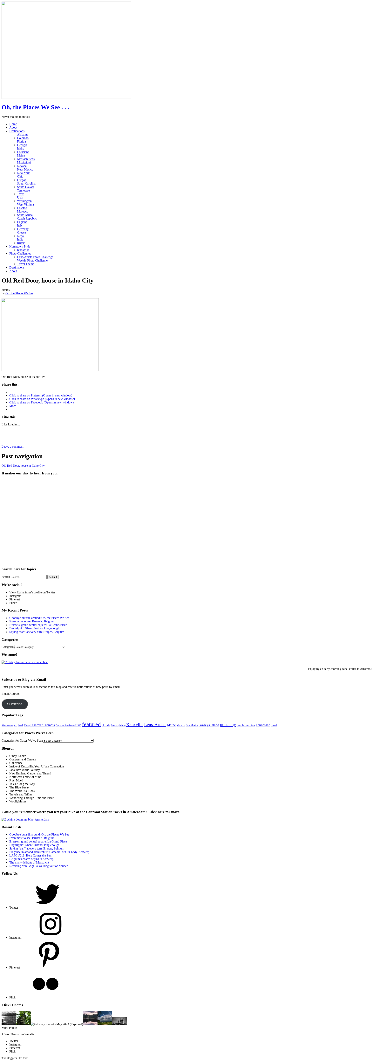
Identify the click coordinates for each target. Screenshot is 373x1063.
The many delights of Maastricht (29, 862)
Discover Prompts (42, 725)
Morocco (22, 211)
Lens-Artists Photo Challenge (35, 257)
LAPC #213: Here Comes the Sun (30, 855)
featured (91, 724)
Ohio (20, 176)
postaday (228, 724)
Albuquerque (7, 725)
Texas (20, 194)
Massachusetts (26, 159)
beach (20, 725)
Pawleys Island (209, 725)
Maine (21, 155)
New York (23, 173)
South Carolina (26, 183)
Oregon (21, 180)
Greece (21, 232)
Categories (8, 646)
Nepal (20, 236)
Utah (20, 197)
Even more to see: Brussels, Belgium (31, 621)
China (27, 725)
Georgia (22, 145)
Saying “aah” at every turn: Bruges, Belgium (36, 631)
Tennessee (23, 190)
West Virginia (25, 204)
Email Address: (11, 693)
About (13, 127)
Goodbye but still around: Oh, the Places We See (39, 617)
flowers (115, 725)
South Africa (25, 215)
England (22, 222)
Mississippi (24, 162)
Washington (24, 201)
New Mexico (25, 169)
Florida (21, 141)
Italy (20, 225)
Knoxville (23, 250)
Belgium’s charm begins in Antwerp (31, 859)
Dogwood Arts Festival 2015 (68, 725)
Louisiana (23, 152)
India (20, 239)
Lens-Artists (155, 724)
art (15, 725)
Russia (21, 243)
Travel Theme (25, 264)
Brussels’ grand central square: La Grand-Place (38, 624)
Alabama (22, 134)
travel (274, 725)
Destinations (16, 131)
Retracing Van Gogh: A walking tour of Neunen (38, 866)
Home (13, 124)
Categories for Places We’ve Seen (22, 740)
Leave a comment (12, 446)
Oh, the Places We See (19, 293)
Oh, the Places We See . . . (35, 107)
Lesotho (22, 208)
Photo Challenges (20, 253)
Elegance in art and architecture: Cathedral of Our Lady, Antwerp (49, 852)
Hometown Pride (19, 246)
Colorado (23, 138)
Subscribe (15, 704)
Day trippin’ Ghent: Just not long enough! (34, 628)
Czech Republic (27, 218)
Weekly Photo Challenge (32, 260)
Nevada (22, 166)
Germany (23, 229)
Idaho (20, 148)
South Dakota (25, 187)
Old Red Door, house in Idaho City (23, 465)
